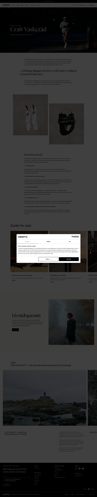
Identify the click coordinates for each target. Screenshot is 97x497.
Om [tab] (70, 241)
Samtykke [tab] (27, 241)
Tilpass (47, 259)
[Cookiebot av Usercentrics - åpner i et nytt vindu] (72, 237)
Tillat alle (69, 259)
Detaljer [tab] (48, 241)
